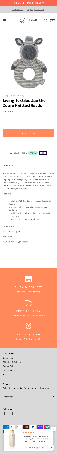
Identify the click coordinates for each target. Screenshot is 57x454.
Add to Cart (29, 133)
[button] (53, 429)
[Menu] (4, 20)
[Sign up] (52, 396)
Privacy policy (9, 370)
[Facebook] (4, 413)
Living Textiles (9, 95)
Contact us (8, 358)
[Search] (46, 21)
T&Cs (5, 374)
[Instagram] (11, 413)
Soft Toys (21, 95)
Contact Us (17, 9)
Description (8, 165)
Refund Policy (9, 366)
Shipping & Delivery (36, 9)
